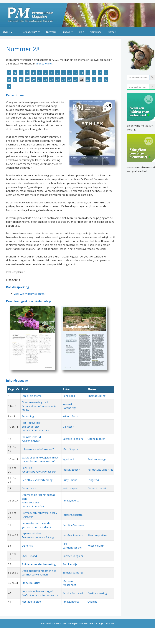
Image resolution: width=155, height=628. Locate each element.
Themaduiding (96, 395)
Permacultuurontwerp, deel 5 (39, 512)
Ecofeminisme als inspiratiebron (40, 595)
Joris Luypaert (71, 488)
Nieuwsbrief (96, 31)
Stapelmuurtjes (31, 583)
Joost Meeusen (71, 469)
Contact (112, 31)
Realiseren (27, 516)
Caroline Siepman (73, 525)
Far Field (27, 468)
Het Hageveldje (31, 422)
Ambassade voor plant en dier (39, 471)
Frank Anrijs (70, 564)
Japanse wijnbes (31, 533)
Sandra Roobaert (73, 593)
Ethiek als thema (32, 395)
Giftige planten (96, 438)
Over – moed (29, 556)
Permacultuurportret (100, 469)
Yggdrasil (68, 459)
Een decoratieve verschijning (38, 537)
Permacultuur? (29, 31)
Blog (81, 31)
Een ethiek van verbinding (37, 480)
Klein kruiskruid (31, 437)
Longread (93, 480)
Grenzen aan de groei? (35, 402)
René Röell (69, 395)
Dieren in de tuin (97, 488)
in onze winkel (44, 63)
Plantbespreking (97, 535)
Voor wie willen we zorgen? (30, 293)
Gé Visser (68, 426)
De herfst (27, 545)
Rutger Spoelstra (73, 514)
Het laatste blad (31, 601)
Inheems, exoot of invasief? (38, 449)
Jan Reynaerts (71, 500)
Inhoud (66, 31)
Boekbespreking (97, 593)
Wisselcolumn (95, 545)
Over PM (7, 31)
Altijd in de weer (31, 440)
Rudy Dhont (70, 480)
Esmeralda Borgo (73, 572)
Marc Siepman (71, 449)
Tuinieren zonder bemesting (39, 564)
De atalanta (29, 488)
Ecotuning (28, 416)
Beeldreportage (96, 459)
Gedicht (92, 601)
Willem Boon (70, 416)
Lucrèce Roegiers (73, 438)
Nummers (51, 31)
